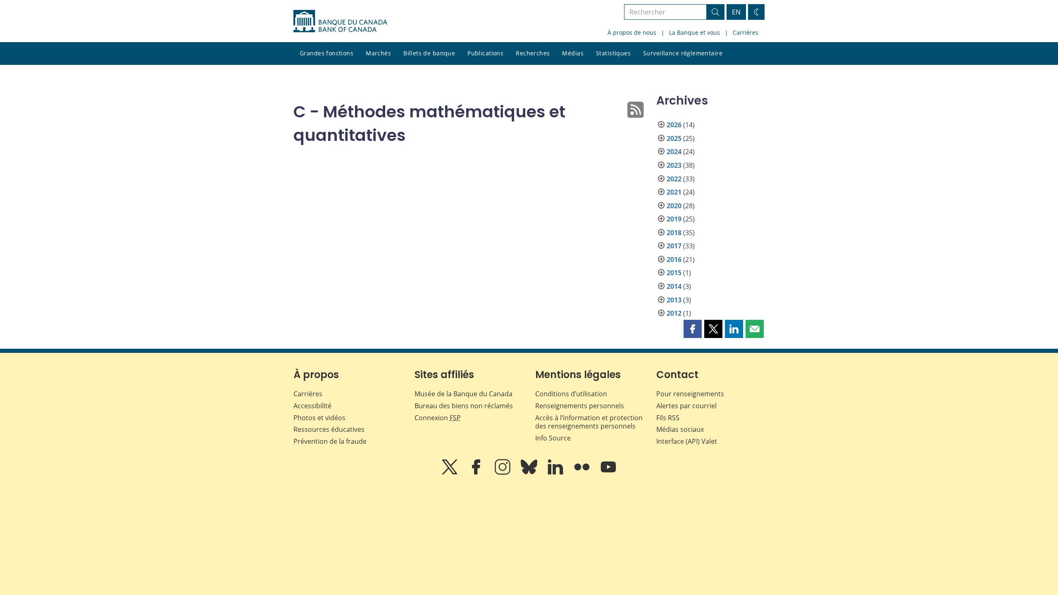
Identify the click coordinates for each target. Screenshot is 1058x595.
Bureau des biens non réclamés (464, 405)
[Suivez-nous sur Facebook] (477, 472)
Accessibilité (312, 405)
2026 (674, 124)
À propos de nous (632, 32)
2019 (674, 219)
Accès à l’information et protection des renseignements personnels (589, 422)
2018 (674, 232)
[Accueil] (340, 21)
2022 (674, 178)
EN (736, 12)
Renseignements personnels (579, 405)
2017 (674, 245)
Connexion (438, 417)
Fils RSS (667, 417)
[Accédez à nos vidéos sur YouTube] (608, 472)
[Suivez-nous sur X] (450, 472)
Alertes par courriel (686, 405)
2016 (674, 259)
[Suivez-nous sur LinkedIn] (556, 472)
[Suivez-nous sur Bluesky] (530, 472)
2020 (674, 205)
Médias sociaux (680, 429)
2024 (674, 151)
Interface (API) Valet (686, 441)
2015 (674, 272)
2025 (674, 138)
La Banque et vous (694, 32)
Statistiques (613, 53)
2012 (674, 313)
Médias (573, 53)
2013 (674, 300)
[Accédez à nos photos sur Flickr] (583, 472)
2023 (674, 165)
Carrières (745, 32)
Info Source (553, 438)
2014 (674, 286)
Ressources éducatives (329, 429)
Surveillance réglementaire (682, 53)
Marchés (378, 53)
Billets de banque (429, 53)
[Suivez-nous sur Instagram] (503, 472)
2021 (674, 192)
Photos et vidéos (319, 417)
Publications (485, 53)
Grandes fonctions (326, 53)
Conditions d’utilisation (571, 393)
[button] (693, 329)
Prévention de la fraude (330, 441)
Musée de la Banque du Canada (463, 393)
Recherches (533, 53)
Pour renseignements (690, 393)
